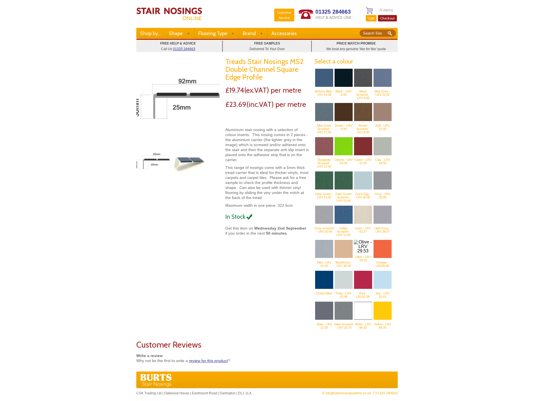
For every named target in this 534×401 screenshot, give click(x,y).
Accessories (284, 33)
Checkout (387, 18)
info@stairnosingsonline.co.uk (348, 393)
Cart (371, 18)
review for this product (208, 360)
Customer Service (284, 15)
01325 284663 (333, 12)
